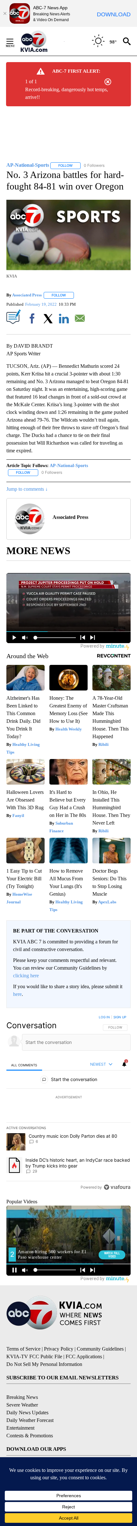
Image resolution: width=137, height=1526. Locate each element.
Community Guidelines (100, 1349)
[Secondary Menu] (14, 41)
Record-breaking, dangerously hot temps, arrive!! (66, 93)
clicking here (26, 975)
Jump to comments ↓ (27, 489)
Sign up (119, 1017)
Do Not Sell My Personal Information (44, 1364)
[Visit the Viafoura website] (117, 1187)
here (17, 994)
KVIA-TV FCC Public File (34, 1356)
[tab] (24, 1065)
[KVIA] (41, 41)
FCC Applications (84, 1356)
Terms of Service (23, 1349)
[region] (68, 1103)
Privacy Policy (58, 1349)
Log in (104, 1017)
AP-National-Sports (69, 465)
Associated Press (27, 295)
